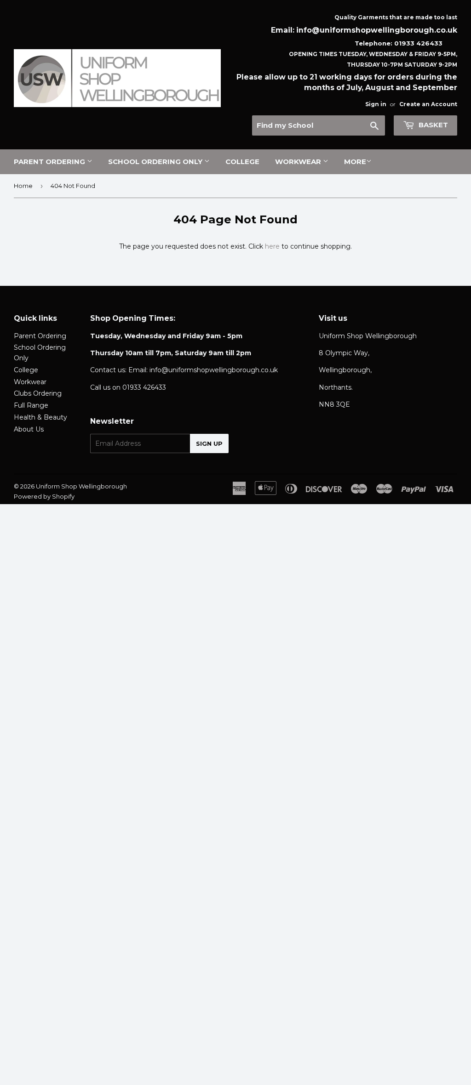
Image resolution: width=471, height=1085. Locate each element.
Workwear (299, 161)
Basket (432, 124)
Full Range (31, 405)
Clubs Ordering (38, 393)
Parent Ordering (50, 161)
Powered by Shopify (44, 496)
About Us (29, 429)
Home (23, 185)
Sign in (375, 104)
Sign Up (209, 443)
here (272, 246)
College (242, 161)
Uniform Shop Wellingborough (81, 486)
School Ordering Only (156, 161)
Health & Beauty (40, 417)
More (355, 161)
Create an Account (428, 104)
